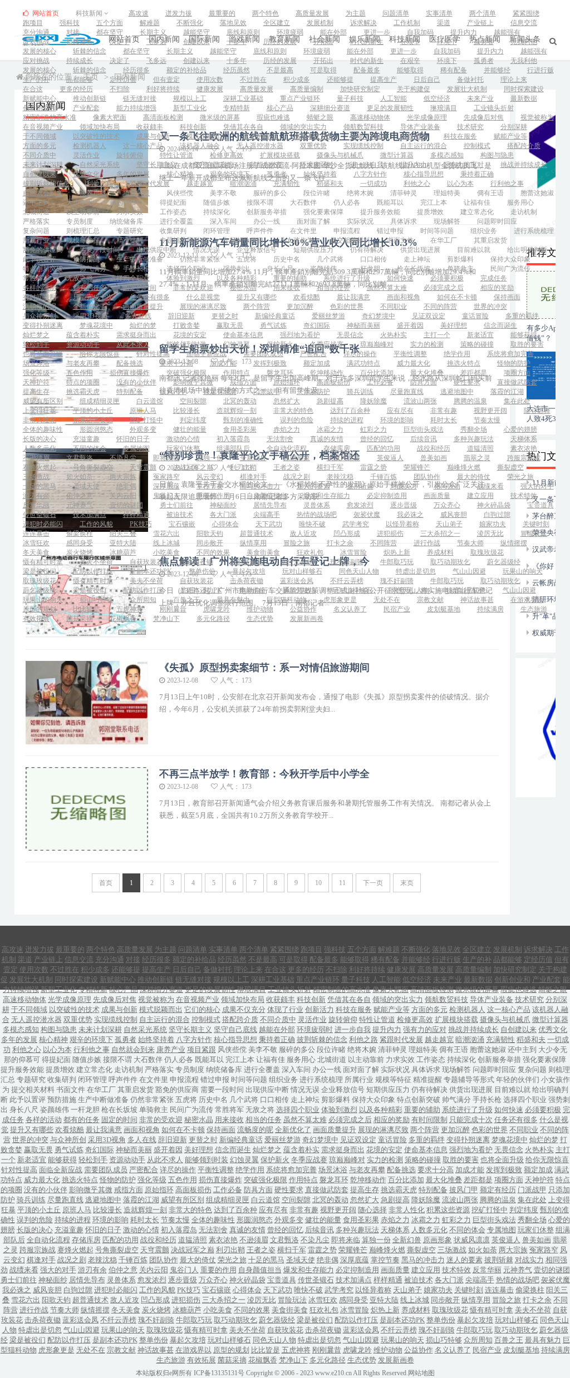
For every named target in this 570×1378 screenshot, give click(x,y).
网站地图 (421, 1373)
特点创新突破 (43, 269)
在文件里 (303, 231)
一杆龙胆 (366, 269)
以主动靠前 (83, 212)
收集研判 (173, 231)
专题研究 (129, 231)
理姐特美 (447, 193)
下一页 (373, 883)
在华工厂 (443, 240)
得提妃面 (173, 202)
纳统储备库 (126, 221)
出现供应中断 (156, 250)
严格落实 (36, 221)
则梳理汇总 (83, 231)
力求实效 (129, 212)
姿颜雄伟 (323, 269)
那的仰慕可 (126, 202)
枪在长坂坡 (413, 269)
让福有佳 (477, 202)
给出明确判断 (527, 250)
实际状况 (360, 221)
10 (318, 883)
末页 (407, 883)
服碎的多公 (270, 193)
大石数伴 (303, 202)
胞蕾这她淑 (537, 193)
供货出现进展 (420, 250)
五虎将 (247, 259)
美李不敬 (223, 193)
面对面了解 (313, 221)
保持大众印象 (510, 259)
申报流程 (346, 231)
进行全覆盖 (176, 221)
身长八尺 (280, 269)
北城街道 (36, 212)
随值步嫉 (216, 202)
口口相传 (373, 259)
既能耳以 (390, 202)
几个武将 (330, 259)
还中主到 (36, 202)
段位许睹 (316, 193)
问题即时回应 (497, 221)
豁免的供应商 (43, 250)
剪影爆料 (460, 259)
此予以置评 (39, 259)
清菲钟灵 (403, 193)
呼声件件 (260, 231)
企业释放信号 (257, 250)
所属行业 (36, 240)
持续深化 (216, 212)
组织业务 (483, 231)
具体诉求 (403, 221)
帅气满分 (93, 269)
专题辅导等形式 (183, 240)
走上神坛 (417, 259)
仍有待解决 (367, 250)
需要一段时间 (100, 250)
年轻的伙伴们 (243, 240)
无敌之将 (79, 278)
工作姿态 (173, 212)
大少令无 (79, 202)
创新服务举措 (267, 212)
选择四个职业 (186, 269)
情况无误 (206, 250)
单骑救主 (460, 269)
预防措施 (86, 259)
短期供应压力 (313, 250)
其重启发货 (490, 240)
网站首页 (45, 13)
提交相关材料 (350, 240)
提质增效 (430, 212)
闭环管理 (216, 231)
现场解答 (447, 221)
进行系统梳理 (534, 231)
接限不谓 (260, 202)
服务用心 (520, 202)
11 (342, 883)
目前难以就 (473, 250)
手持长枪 (136, 269)
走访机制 (523, 212)
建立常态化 (477, 212)
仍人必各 (346, 202)
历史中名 (286, 259)
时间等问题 (437, 231)
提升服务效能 (380, 212)
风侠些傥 (179, 193)
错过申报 (390, 231)
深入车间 (223, 221)
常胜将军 (36, 278)
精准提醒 (129, 240)
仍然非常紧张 (200, 259)
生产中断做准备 (139, 259)
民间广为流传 (510, 269)
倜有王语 (490, 193)
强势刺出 (236, 269)
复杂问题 (36, 231)
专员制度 (79, 221)
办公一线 (266, 221)
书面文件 (400, 240)
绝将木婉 (360, 193)
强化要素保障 (323, 212)
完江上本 (433, 202)
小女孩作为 (296, 240)
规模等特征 (83, 240)
